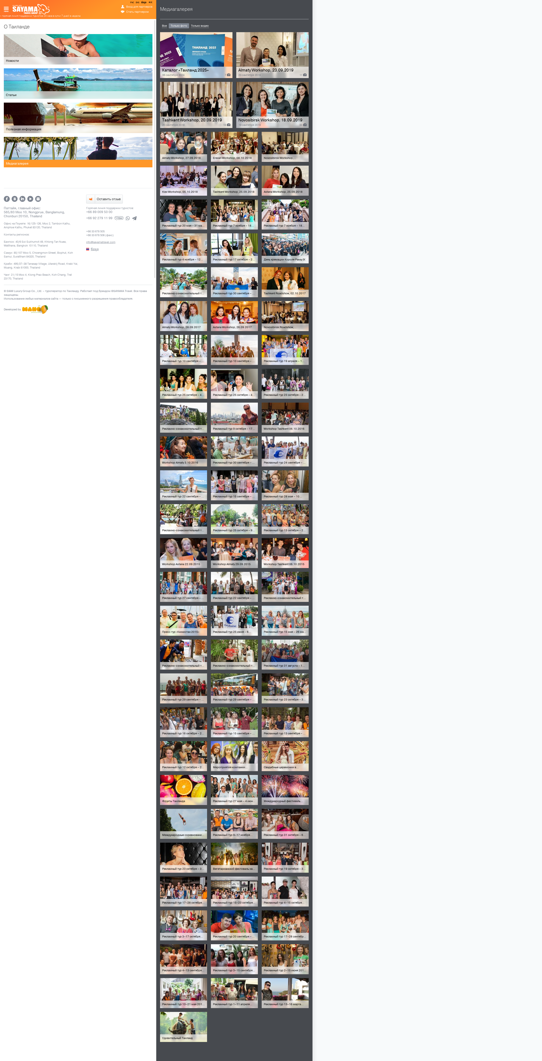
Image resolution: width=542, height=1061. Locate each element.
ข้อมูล (143, 3)
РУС (132, 3)
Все (164, 26)
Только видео (200, 26)
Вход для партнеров (139, 7)
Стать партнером (137, 12)
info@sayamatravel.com (100, 242)
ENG (137, 3)
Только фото (179, 26)
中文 (150, 3)
